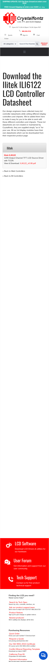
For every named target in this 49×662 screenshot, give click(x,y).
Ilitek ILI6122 (10, 155)
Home (8, 65)
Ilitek (20, 67)
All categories (9, 44)
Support (16, 65)
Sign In (25, 35)
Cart (38, 35)
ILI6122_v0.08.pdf (28, 163)
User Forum (22, 560)
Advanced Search (44, 43)
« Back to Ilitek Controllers (14, 171)
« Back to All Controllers (13, 176)
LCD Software (25, 543)
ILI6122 (27, 67)
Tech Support (26, 577)
